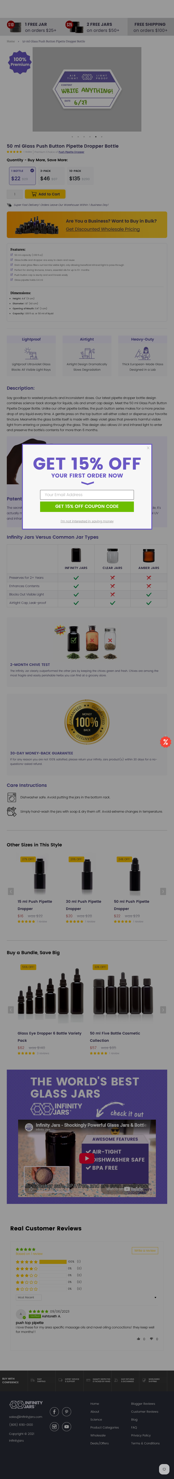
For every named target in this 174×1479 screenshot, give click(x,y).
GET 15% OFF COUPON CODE (87, 506)
